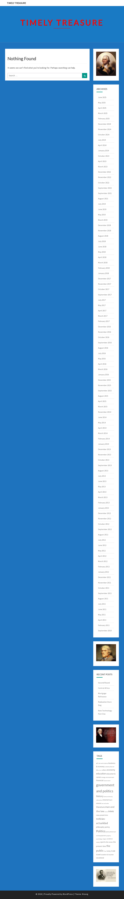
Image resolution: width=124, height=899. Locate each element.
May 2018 (102, 252)
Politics (100, 831)
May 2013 (102, 486)
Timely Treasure (16, 2)
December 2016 (104, 326)
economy (111, 770)
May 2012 (102, 550)
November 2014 (104, 412)
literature (100, 807)
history (99, 796)
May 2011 (102, 614)
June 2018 (102, 246)
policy (107, 827)
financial (99, 780)
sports (103, 842)
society (98, 842)
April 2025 (102, 108)
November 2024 (104, 129)
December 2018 (104, 225)
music (106, 811)
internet (106, 800)
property (108, 835)
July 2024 (102, 140)
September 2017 (105, 294)
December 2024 (104, 124)
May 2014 (102, 422)
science (110, 839)
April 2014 (102, 428)
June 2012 (102, 545)
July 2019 (102, 204)
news (111, 811)
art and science (103, 763)
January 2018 (103, 273)
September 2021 (105, 193)
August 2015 (103, 396)
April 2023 (102, 161)
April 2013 (102, 492)
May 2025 (102, 102)
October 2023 (103, 156)
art (97, 763)
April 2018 (102, 257)
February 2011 (104, 625)
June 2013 (102, 481)
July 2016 (102, 353)
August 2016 (103, 348)
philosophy (100, 827)
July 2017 (102, 300)
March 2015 (102, 406)
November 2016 (104, 332)
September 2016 (105, 342)
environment (110, 777)
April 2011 (102, 620)
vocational (100, 858)
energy (103, 777)
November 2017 (104, 284)
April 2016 (102, 364)
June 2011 (102, 609)
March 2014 (102, 433)
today (109, 851)
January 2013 (103, 508)
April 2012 (102, 556)
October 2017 (103, 289)
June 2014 (102, 417)
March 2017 (102, 316)
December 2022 (104, 172)
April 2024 (102, 145)
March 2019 (102, 220)
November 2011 (104, 582)
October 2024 (103, 134)
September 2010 (105, 630)
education (101, 773)
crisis (99, 770)
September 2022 (105, 188)
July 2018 (102, 241)
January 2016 (103, 374)
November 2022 (104, 177)
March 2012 (102, 561)
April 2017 (102, 310)
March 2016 (102, 369)
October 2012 (103, 524)
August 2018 (103, 236)
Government (107, 780)
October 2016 (103, 337)
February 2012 (104, 566)
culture (104, 770)
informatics (99, 800)
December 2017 (104, 278)
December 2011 (104, 577)
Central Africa (104, 688)
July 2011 (102, 604)
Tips (105, 851)
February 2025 (104, 118)
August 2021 (103, 198)
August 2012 (103, 534)
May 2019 (102, 214)
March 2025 (102, 113)
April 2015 (102, 401)
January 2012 (103, 572)
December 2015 (104, 380)
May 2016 (102, 358)
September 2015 (105, 390)
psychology (99, 839)
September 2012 (105, 529)
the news (109, 842)
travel (98, 854)
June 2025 (102, 97)
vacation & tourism (107, 855)
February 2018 (104, 268)
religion (104, 839)
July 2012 (102, 540)
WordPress (68, 894)
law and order (105, 803)
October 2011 (103, 588)
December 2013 (104, 449)
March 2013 (102, 497)
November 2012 (104, 518)
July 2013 (102, 476)
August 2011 (103, 598)
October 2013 (103, 460)
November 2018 (104, 230)
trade (113, 851)
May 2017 (102, 305)
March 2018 (102, 262)
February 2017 (104, 321)
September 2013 (105, 465)
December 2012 (104, 513)
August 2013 (103, 470)
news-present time (102, 815)
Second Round (104, 682)
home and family (108, 796)
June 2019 (102, 209)
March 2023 (102, 166)
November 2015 (104, 385)
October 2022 (103, 182)
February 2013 (104, 502)
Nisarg (85, 894)
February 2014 (104, 438)
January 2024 (103, 150)
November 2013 (104, 454)
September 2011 (105, 593)
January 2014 (103, 444)
